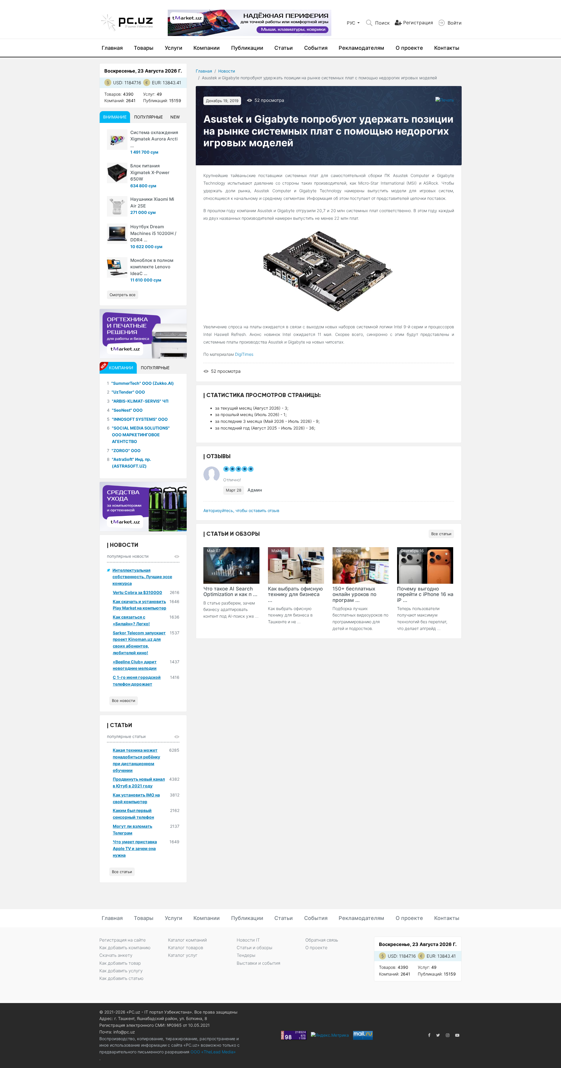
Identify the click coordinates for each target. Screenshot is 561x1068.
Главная (112, 48)
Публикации (247, 48)
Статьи (283, 48)
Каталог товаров (185, 947)
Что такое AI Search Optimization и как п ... (230, 591)
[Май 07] (231, 565)
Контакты (446, 48)
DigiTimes (244, 354)
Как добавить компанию (124, 947)
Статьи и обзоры (254, 947)
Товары (143, 48)
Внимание (115, 116)
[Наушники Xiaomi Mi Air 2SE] (117, 206)
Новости (226, 70)
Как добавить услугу (121, 970)
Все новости (123, 700)
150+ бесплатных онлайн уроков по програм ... (354, 594)
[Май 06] (296, 565)
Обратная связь (321, 940)
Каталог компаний (187, 940)
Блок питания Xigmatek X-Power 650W (149, 172)
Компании (206, 48)
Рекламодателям (361, 48)
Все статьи (441, 533)
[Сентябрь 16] (425, 565)
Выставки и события (258, 963)
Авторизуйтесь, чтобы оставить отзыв (241, 510)
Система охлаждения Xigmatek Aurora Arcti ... (154, 139)
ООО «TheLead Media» (212, 1051)
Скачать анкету (115, 955)
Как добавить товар (120, 963)
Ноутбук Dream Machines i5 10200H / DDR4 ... (153, 233)
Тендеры (246, 955)
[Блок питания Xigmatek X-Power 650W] (117, 173)
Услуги (173, 48)
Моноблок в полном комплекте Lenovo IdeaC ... (151, 266)
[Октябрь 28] (361, 565)
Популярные (148, 116)
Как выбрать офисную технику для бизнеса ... (295, 594)
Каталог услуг (183, 955)
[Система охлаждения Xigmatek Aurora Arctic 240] (117, 139)
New (175, 116)
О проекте (409, 48)
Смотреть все (123, 294)
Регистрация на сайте (122, 940)
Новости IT (248, 940)
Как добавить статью (121, 978)
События (316, 48)
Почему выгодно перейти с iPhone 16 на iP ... (425, 594)
